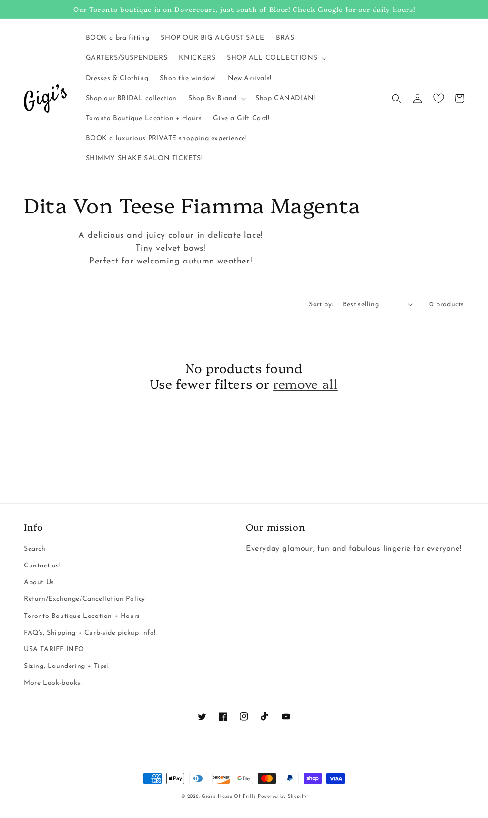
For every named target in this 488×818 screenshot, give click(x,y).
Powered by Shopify (282, 796)
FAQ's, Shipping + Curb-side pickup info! (90, 632)
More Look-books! (53, 683)
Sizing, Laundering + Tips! (66, 666)
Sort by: (321, 304)
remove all (305, 383)
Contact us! (42, 565)
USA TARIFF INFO (54, 649)
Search (35, 549)
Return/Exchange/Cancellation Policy (84, 599)
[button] (275, 58)
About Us (39, 582)
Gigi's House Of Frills (228, 796)
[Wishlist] (438, 98)
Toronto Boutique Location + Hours (82, 616)
